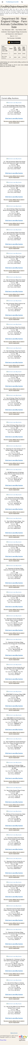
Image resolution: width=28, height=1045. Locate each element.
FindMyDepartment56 (12, 2)
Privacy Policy (3, 1040)
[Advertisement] (14, 81)
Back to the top (14, 1033)
